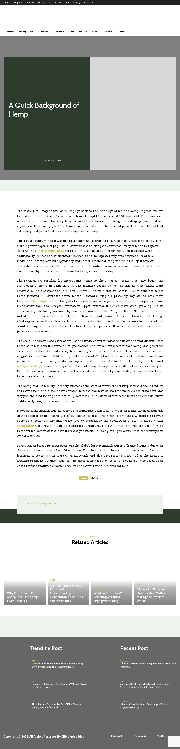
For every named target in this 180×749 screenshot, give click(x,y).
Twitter (161, 736)
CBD (49, 2)
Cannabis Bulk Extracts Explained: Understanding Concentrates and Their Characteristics (66, 593)
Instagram (140, 736)
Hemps (40, 2)
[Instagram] (129, 736)
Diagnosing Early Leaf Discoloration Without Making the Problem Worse (152, 595)
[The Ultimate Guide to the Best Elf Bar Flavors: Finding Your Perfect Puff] (16, 705)
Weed (67, 2)
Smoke (58, 2)
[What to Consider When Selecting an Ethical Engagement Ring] (111, 577)
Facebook (117, 736)
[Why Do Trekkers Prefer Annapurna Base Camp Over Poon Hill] (25, 577)
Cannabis (30, 2)
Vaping (76, 2)
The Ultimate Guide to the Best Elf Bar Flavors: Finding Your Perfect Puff (56, 706)
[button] (172, 31)
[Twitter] (152, 736)
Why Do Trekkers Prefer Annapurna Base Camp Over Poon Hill (23, 597)
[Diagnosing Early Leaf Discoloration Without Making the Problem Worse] (155, 577)
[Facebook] (106, 736)
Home (7, 2)
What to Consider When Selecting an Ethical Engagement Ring (110, 597)
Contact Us (88, 2)
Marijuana (17, 2)
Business (13, 587)
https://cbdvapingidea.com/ (42, 503)
